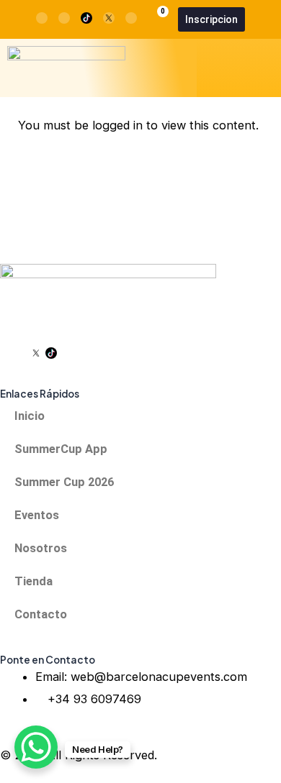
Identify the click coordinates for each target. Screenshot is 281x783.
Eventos (36, 515)
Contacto (40, 614)
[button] (264, 68)
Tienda (33, 581)
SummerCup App (60, 449)
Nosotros (40, 548)
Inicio (29, 416)
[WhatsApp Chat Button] (36, 747)
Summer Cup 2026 (64, 482)
